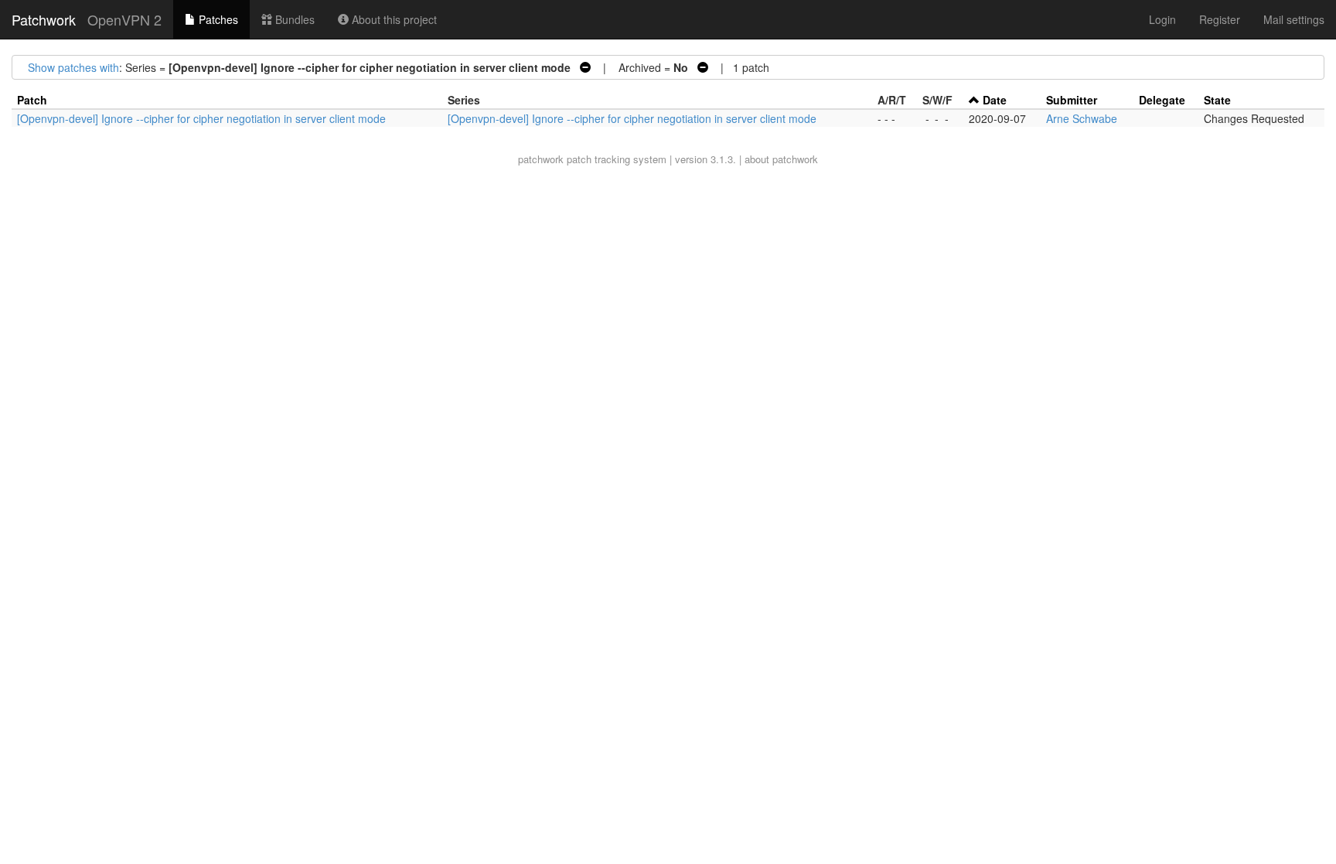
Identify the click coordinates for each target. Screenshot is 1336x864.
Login (1162, 19)
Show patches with (73, 67)
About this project (393, 19)
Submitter (1071, 100)
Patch (32, 100)
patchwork (541, 159)
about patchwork (781, 159)
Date (995, 100)
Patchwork (44, 19)
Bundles (293, 19)
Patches (217, 19)
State (1217, 100)
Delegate (1162, 100)
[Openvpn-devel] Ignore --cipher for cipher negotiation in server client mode (201, 118)
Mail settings (1293, 19)
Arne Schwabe (1081, 118)
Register (1219, 19)
